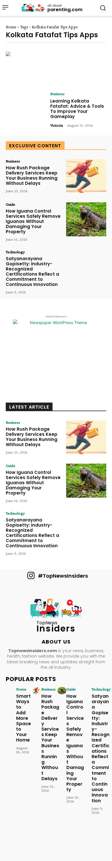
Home (11, 27)
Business (57, 94)
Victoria (56, 125)
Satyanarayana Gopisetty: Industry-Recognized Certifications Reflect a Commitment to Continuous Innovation (32, 271)
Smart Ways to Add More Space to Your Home (23, 718)
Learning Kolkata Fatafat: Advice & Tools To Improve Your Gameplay (77, 108)
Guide (10, 204)
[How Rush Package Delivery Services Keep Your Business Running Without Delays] (86, 176)
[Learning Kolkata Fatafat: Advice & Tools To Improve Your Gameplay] (26, 109)
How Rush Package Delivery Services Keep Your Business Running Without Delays (31, 175)
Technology (15, 252)
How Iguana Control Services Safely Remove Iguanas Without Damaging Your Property (33, 221)
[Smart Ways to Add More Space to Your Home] (11, 690)
